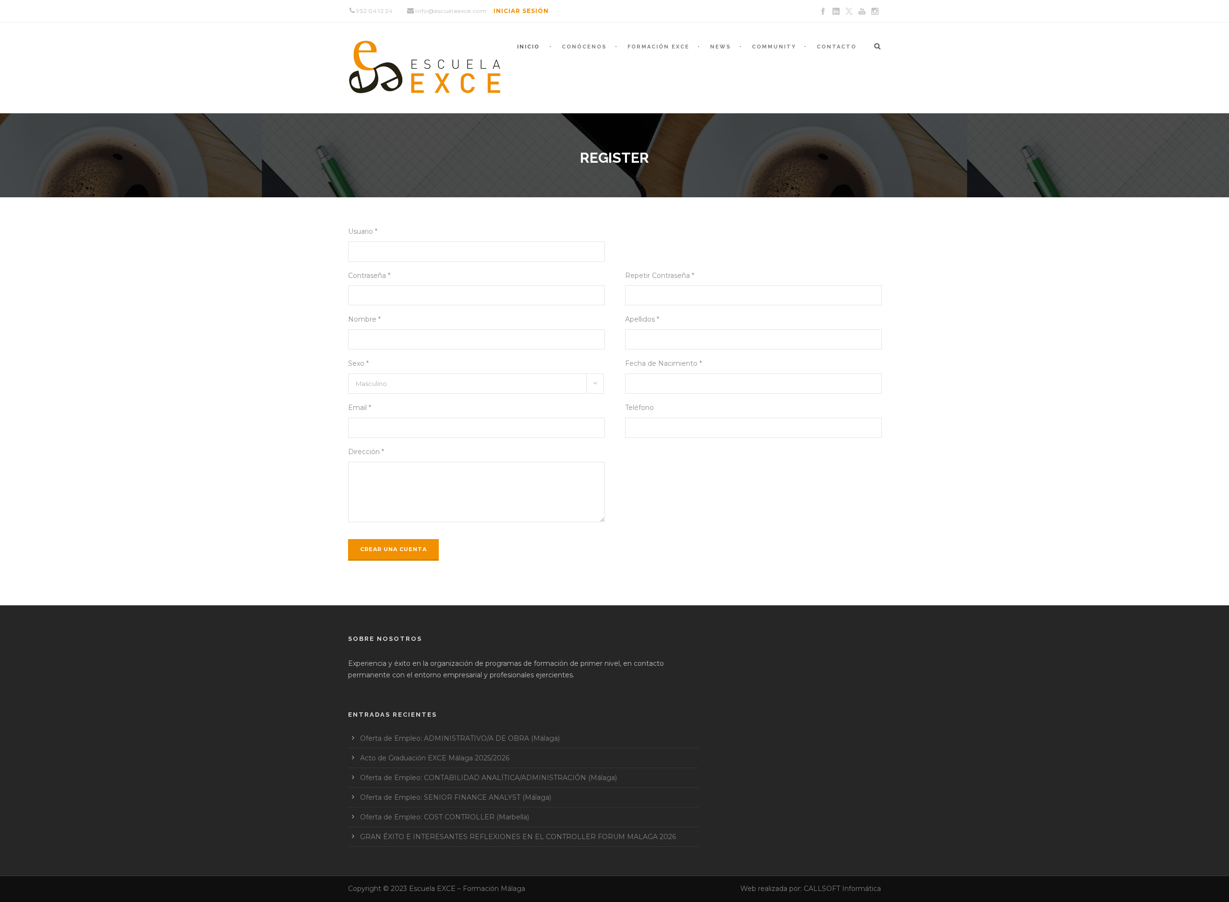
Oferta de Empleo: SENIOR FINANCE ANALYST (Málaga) (455, 797)
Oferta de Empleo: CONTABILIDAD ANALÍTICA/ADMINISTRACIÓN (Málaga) (488, 777)
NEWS (720, 47)
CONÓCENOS (584, 47)
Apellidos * (642, 319)
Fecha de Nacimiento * (663, 363)
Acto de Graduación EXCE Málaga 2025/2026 (434, 758)
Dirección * (366, 451)
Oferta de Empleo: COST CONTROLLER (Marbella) (444, 817)
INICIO (528, 47)
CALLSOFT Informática (842, 888)
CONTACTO (836, 47)
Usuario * (362, 231)
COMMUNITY (774, 47)
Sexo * (358, 363)
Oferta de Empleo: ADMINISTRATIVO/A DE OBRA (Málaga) (460, 738)
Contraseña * (369, 275)
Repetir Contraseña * (659, 275)
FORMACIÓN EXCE (658, 47)
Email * (359, 407)
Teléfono (639, 407)
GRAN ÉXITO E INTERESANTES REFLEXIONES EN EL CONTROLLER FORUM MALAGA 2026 (518, 836)
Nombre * (364, 319)
